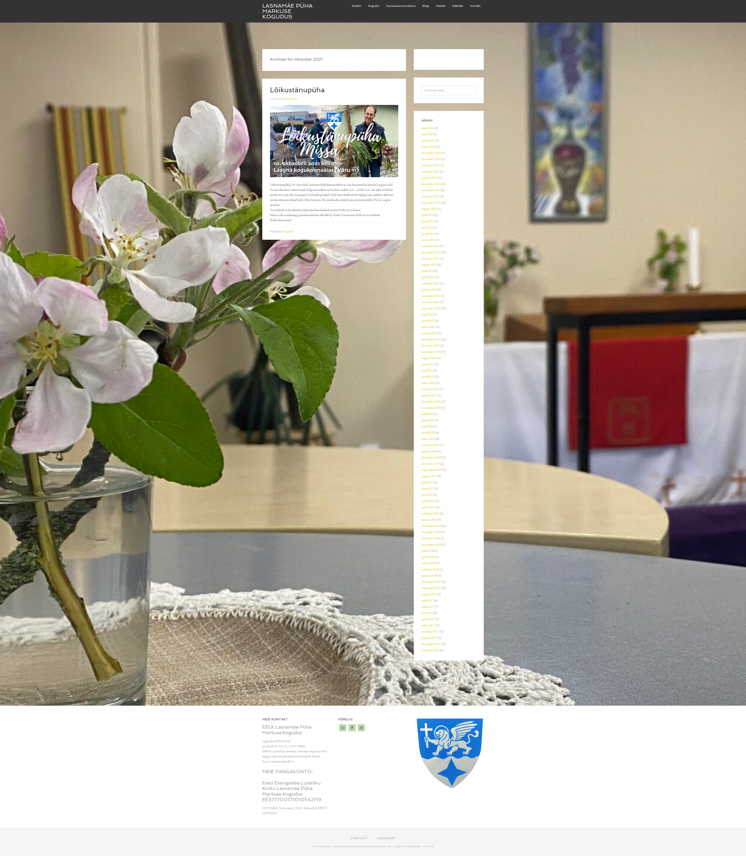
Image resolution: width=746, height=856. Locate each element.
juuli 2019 (427, 482)
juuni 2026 (428, 128)
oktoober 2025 (431, 165)
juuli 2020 (427, 414)
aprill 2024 (428, 234)
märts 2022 (428, 327)
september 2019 (432, 470)
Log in (428, 847)
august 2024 (429, 209)
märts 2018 (428, 563)
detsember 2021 (431, 339)
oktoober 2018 (431, 538)
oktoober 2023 (431, 258)
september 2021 (432, 352)
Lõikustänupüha (297, 90)
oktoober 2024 (431, 196)
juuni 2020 (428, 420)
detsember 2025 (431, 153)
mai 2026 (427, 134)
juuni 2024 (428, 221)
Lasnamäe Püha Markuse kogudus (287, 11)
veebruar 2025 (430, 171)
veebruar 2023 (430, 283)
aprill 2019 (428, 501)
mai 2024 (427, 227)
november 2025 (431, 159)
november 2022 (431, 296)
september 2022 (432, 308)
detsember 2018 (431, 526)
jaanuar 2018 (429, 576)
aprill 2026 (428, 140)
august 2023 (429, 265)
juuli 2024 (427, 215)
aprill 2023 (428, 277)
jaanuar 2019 (429, 520)
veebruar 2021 (430, 389)
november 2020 (431, 408)
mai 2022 (427, 314)
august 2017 (429, 594)
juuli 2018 (427, 551)
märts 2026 (428, 147)
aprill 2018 (428, 557)
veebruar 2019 (430, 513)
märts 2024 (428, 240)
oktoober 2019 (431, 464)
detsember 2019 (431, 457)
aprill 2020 (428, 433)
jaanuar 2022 (429, 333)
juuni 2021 (428, 364)
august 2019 (429, 476)
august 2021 (429, 358)
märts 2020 (428, 439)
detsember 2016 (431, 644)
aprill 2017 (428, 619)
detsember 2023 (431, 252)
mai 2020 (427, 426)
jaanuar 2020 (429, 451)
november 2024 (431, 190)
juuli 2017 (427, 600)
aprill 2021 (428, 377)
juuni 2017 (428, 607)
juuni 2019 (428, 488)
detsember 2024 (431, 184)
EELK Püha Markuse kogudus (363, 847)
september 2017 (432, 588)
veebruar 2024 (430, 246)
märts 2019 (428, 507)
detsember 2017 (431, 582)
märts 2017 (428, 625)
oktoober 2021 (431, 345)
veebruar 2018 (430, 569)
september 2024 (432, 202)
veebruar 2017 (430, 631)
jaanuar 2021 (429, 395)
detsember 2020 (431, 401)
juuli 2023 (427, 271)
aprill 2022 (428, 321)
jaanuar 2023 (429, 290)
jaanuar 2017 (429, 638)
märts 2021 (428, 383)
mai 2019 (427, 495)
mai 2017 (427, 613)
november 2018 (431, 532)
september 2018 (432, 544)
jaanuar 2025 (429, 178)
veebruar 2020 (430, 445)
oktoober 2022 (431, 302)
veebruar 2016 (430, 650)
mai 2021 (427, 370)
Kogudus (288, 231)
